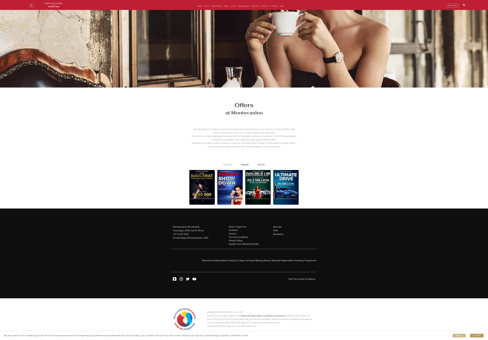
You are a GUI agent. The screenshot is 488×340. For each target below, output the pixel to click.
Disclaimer (278, 234)
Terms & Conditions (238, 237)
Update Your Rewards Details (243, 244)
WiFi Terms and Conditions (301, 279)
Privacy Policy (236, 240)
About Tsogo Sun (237, 227)
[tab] (227, 165)
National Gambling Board (215, 260)
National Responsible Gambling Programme (294, 260)
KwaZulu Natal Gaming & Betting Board (249, 260)
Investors (233, 230)
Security (277, 227)
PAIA (275, 230)
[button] (464, 5)
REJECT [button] (459, 336)
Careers (232, 234)
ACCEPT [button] (476, 336)
